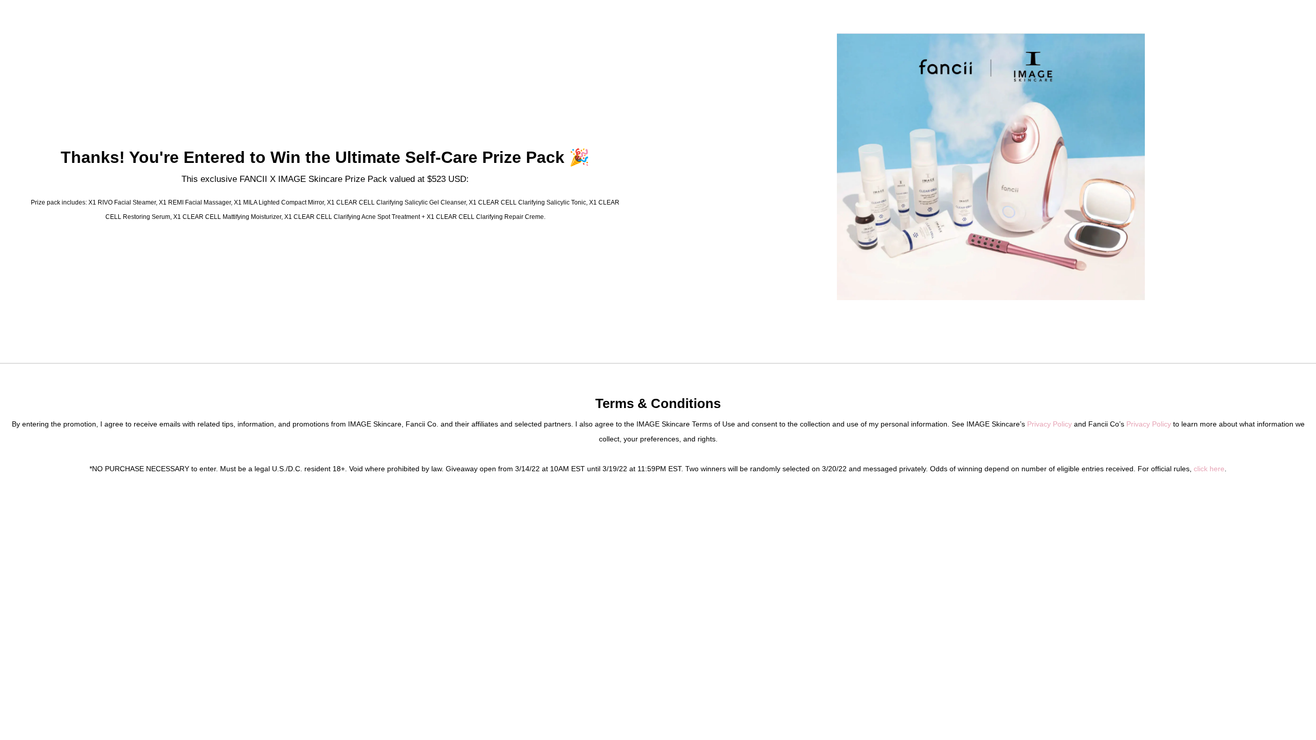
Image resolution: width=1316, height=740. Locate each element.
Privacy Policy (1049, 424)
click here (1209, 469)
